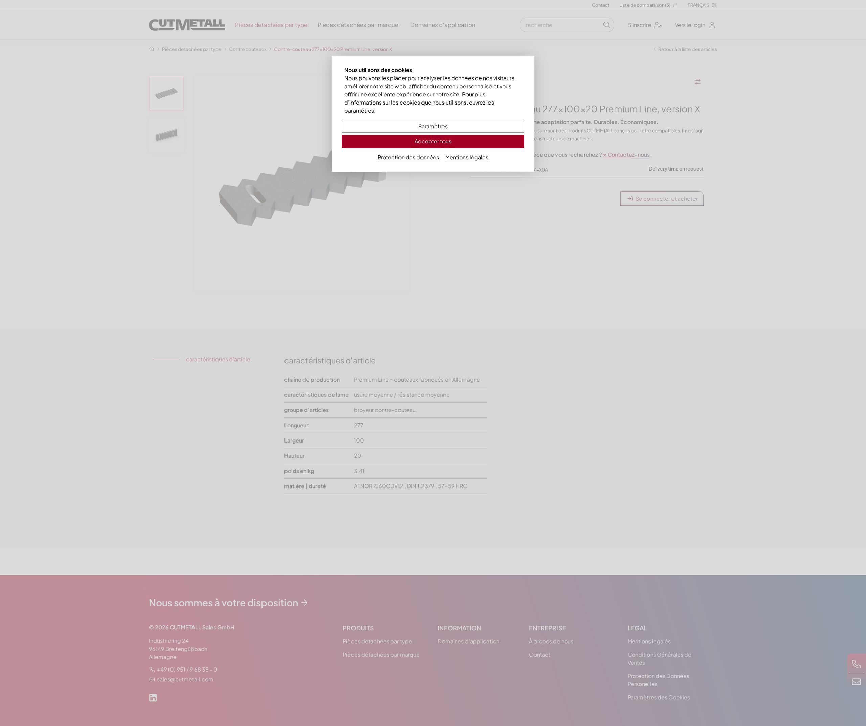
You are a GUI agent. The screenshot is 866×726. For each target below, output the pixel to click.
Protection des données (408, 157)
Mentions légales (466, 157)
